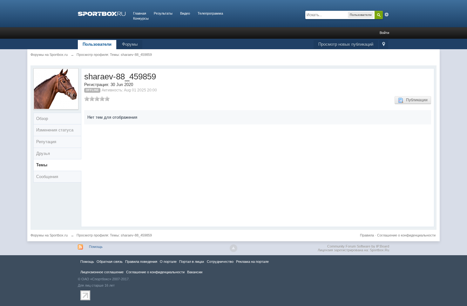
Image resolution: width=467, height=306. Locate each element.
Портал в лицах (191, 261)
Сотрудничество (220, 261)
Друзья (43, 153)
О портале (168, 261)
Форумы (130, 44)
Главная (139, 13)
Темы (41, 165)
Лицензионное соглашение (102, 272)
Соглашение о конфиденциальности (406, 235)
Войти (384, 33)
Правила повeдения (141, 261)
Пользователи (97, 44)
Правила (367, 235)
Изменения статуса (54, 130)
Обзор (42, 118)
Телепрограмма (210, 13)
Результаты (163, 13)
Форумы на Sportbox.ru (49, 235)
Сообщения (47, 176)
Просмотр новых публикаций (345, 44)
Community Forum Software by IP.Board (358, 246)
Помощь (96, 247)
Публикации (415, 100)
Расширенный (386, 14)
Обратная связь (110, 261)
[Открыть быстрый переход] (383, 44)
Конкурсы (141, 18)
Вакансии (194, 272)
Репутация (46, 141)
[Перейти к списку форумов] (101, 13)
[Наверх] (233, 248)
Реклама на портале (252, 261)
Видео (185, 13)
